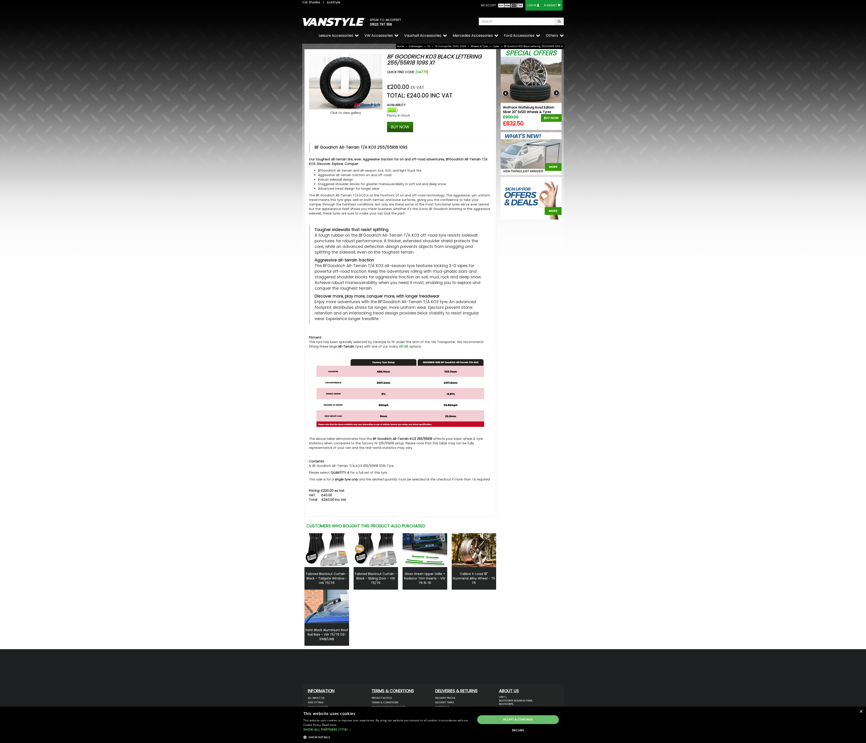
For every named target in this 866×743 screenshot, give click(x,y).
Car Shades (311, 2)
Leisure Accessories (336, 35)
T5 (428, 46)
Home (400, 46)
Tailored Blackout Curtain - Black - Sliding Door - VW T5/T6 (376, 578)
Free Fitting (315, 702)
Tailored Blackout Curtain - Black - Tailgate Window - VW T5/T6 (327, 578)
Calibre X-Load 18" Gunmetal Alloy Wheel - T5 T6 (474, 578)
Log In (531, 5)
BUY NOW (400, 127)
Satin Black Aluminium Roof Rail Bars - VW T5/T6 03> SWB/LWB (326, 634)
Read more (329, 725)
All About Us (316, 698)
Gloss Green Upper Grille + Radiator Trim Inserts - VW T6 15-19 (424, 578)
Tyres (496, 46)
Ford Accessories (519, 35)
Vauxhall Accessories (422, 35)
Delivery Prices (445, 698)
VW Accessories (378, 35)
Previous (506, 93)
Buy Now (551, 118)
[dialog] (433, 725)
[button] (386, 729)
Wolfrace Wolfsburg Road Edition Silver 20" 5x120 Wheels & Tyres (528, 109)
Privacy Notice (382, 698)
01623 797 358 (381, 24)
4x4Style (333, 2)
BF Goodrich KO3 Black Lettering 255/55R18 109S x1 (533, 46)
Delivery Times (444, 702)
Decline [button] (518, 730)
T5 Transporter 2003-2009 (450, 46)
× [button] (861, 711)
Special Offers (531, 53)
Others (552, 35)
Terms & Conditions (385, 702)
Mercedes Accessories (473, 35)
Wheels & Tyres (479, 46)
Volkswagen (416, 46)
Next (556, 93)
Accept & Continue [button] (518, 719)
